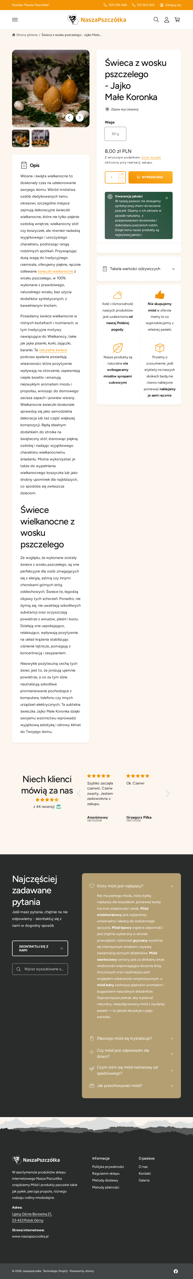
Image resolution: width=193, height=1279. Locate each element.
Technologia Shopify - (56, 1271)
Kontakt (145, 1173)
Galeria (144, 1180)
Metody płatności (105, 1187)
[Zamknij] (166, 198)
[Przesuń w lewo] (69, 118)
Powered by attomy (82, 1271)
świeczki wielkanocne (55, 271)
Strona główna (26, 35)
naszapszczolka (32, 1271)
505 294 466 (118, 5)
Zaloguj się (173, 5)
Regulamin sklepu (106, 1173)
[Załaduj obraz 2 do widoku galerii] (40, 138)
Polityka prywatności (108, 1167)
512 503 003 (146, 5)
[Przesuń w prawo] (80, 118)
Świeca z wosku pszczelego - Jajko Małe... (71, 35)
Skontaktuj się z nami (33, 948)
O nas (143, 1167)
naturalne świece (53, 350)
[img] (47, 799)
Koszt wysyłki (151, 157)
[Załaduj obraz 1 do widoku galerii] (20, 138)
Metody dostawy (105, 1180)
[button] (15, 19)
